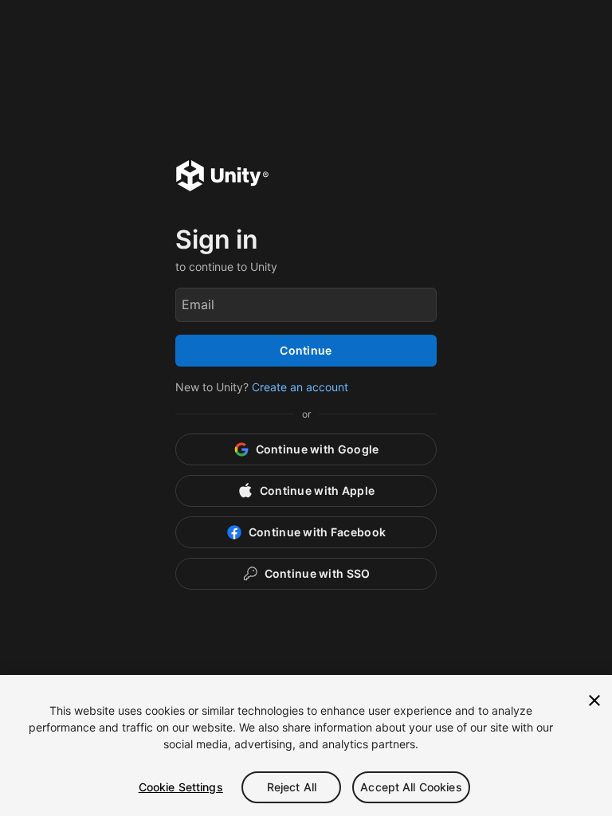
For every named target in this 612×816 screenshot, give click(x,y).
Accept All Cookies (411, 787)
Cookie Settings (181, 787)
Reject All (291, 787)
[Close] (594, 700)
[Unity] (222, 177)
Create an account (300, 387)
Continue (306, 350)
